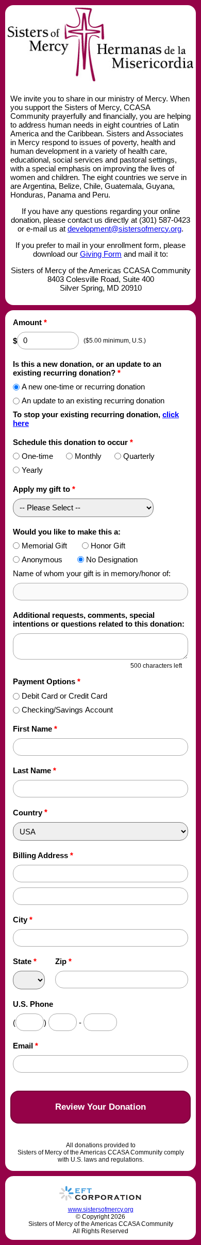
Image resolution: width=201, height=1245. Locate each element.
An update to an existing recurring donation (93, 400)
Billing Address (43, 855)
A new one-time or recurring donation (83, 386)
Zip (63, 961)
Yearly (32, 470)
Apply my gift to (44, 489)
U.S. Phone (33, 1004)
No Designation (112, 559)
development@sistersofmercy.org (124, 228)
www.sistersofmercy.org (100, 1209)
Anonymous (42, 559)
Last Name (34, 770)
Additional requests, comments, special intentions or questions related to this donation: (99, 619)
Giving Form (101, 254)
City (22, 919)
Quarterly (139, 456)
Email (25, 1045)
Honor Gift (108, 545)
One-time (37, 456)
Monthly (88, 456)
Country (27, 812)
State (25, 961)
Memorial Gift (44, 545)
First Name (35, 728)
